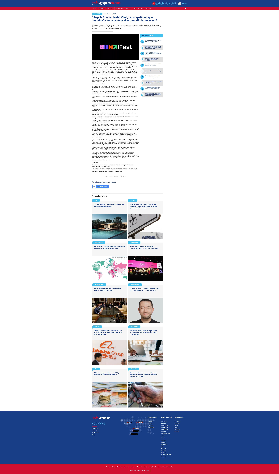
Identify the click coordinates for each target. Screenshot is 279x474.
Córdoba (163, 423)
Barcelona (177, 421)
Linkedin (150, 425)
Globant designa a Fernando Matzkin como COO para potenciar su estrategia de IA (153, 71)
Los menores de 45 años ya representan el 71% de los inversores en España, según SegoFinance (153, 82)
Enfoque (97, 326)
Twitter (150, 423)
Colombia (177, 423)
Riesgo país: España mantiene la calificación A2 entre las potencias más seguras (153, 53)
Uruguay (177, 431)
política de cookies (168, 467)
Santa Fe (163, 452)
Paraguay (177, 429)
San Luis (163, 450)
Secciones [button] (101, 8)
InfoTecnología (165, 433)
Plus (96, 200)
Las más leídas (120, 8)
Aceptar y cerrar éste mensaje (139, 470)
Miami (176, 427)
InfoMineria (164, 429)
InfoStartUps (97, 13)
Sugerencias (95, 428)
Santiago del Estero (166, 454)
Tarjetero (128, 8)
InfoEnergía (164, 425)
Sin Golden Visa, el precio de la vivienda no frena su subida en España (153, 41)
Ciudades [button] (110, 8)
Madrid (176, 425)
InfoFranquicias (165, 427)
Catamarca (164, 421)
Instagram (151, 427)
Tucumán (163, 457)
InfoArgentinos (99, 284)
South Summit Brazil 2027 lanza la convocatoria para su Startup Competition (152, 59)
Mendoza (163, 440)
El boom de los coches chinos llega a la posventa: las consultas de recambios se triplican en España (153, 94)
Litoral (163, 438)
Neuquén (163, 442)
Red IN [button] (148, 8)
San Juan (163, 448)
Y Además (133, 369)
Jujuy (162, 435)
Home (95, 8)
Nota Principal (99, 242)
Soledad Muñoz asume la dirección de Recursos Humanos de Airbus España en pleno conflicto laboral (153, 47)
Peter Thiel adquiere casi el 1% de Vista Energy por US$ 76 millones (153, 65)
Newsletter (141, 8)
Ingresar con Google (102, 186)
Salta (162, 446)
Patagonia (164, 444)
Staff (134, 8)
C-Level (133, 200)
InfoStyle (164, 431)
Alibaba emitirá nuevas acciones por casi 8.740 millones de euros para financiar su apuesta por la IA (152, 77)
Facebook (150, 421)
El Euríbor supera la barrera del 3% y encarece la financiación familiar (152, 88)
